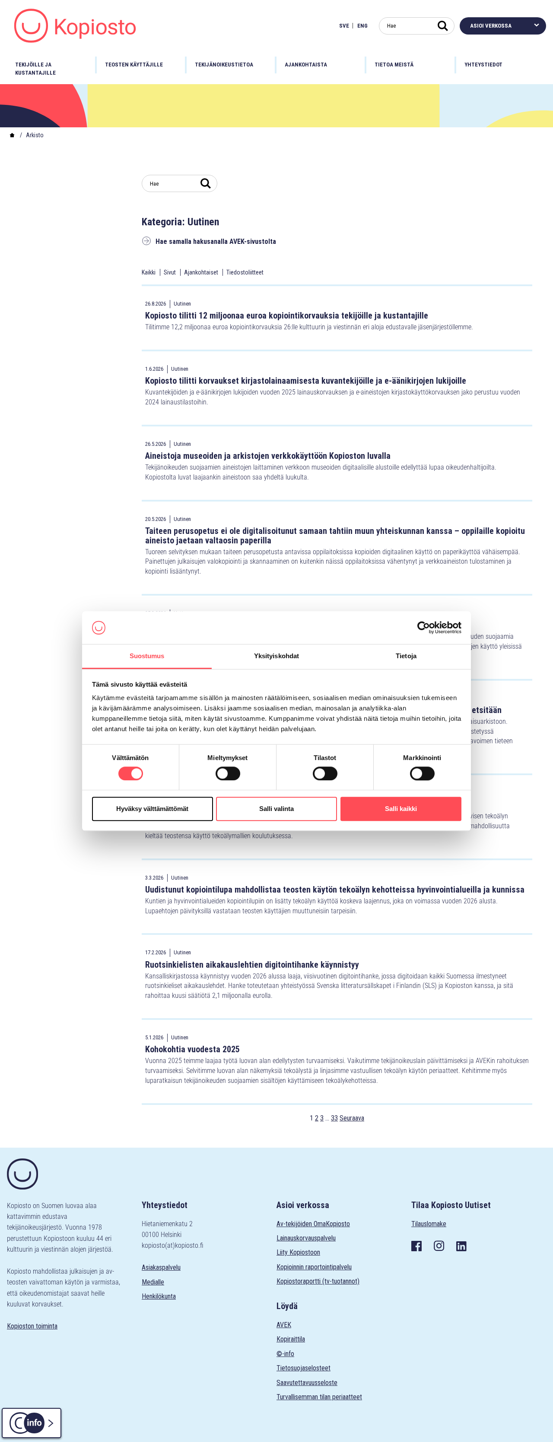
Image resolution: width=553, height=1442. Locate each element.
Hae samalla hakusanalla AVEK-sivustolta (216, 241)
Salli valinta (276, 808)
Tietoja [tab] (406, 656)
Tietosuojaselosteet (303, 1368)
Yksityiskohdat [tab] (276, 656)
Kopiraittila (290, 1339)
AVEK (283, 1325)
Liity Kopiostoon (298, 1252)
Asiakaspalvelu (161, 1267)
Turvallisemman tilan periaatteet (319, 1397)
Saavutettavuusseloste (306, 1383)
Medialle (153, 1282)
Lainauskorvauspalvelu (306, 1238)
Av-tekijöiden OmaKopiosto (313, 1224)
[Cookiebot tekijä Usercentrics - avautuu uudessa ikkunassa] (423, 627)
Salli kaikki (401, 808)
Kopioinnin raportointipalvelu (314, 1267)
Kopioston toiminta (32, 1326)
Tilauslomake (428, 1224)
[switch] (228, 773)
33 (334, 1118)
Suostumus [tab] (147, 656)
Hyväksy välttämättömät (152, 808)
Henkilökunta (159, 1296)
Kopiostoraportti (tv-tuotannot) (317, 1281)
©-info (285, 1354)
